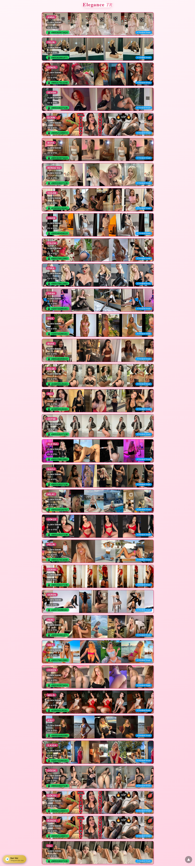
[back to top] (188, 859)
